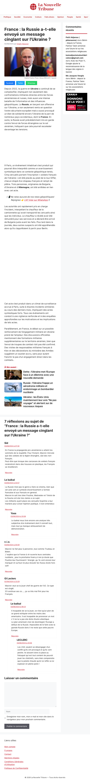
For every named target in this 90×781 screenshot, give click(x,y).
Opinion (60, 17)
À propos (8, 750)
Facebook (9, 83)
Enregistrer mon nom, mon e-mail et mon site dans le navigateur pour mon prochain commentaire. (30, 718)
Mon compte (9, 747)
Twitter (20, 83)
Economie (28, 17)
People (70, 17)
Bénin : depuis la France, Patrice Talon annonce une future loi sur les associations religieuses (76, 45)
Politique (7, 17)
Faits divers (49, 17)
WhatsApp (31, 83)
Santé (78, 17)
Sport (86, 17)
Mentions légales (11, 758)
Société (17, 17)
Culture (38, 17)
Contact (7, 754)
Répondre (8, 473)
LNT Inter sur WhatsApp (36, 200)
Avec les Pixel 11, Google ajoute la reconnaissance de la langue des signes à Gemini (76, 66)
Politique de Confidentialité (16, 768)
